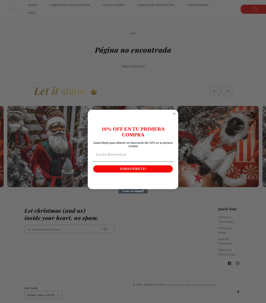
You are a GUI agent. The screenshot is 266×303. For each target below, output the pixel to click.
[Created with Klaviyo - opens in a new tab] (133, 191)
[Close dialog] (174, 114)
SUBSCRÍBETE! (133, 168)
